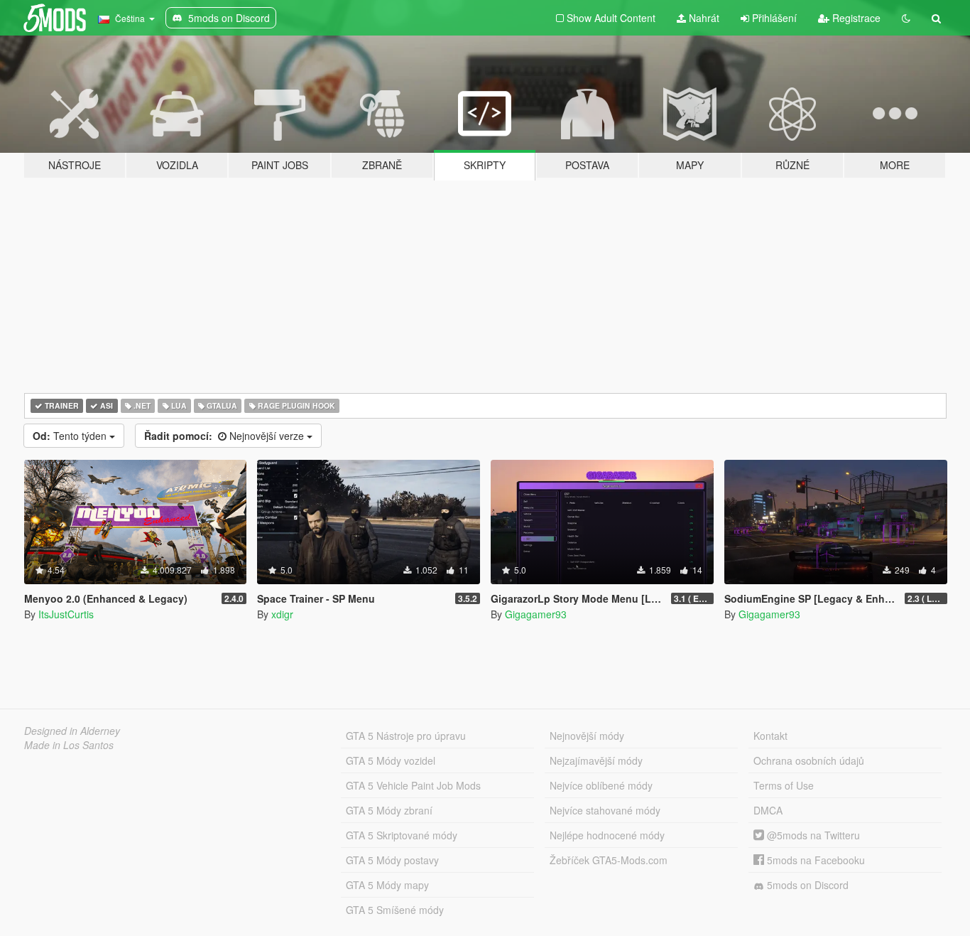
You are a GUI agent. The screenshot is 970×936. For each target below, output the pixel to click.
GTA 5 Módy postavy (392, 860)
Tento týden (71, 436)
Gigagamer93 (536, 614)
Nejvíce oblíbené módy (601, 785)
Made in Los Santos (69, 745)
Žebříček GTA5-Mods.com (608, 860)
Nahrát (702, 18)
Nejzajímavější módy (596, 760)
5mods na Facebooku (814, 860)
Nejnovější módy (587, 735)
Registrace (855, 18)
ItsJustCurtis (66, 614)
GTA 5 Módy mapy (387, 885)
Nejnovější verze (225, 436)
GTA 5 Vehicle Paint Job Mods (413, 785)
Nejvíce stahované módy (605, 810)
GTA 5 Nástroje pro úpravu (406, 735)
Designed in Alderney (72, 730)
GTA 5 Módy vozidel (390, 760)
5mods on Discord (806, 885)
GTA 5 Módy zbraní (389, 810)
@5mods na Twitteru (812, 835)
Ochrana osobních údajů (808, 760)
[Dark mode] (906, 18)
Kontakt (770, 735)
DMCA (768, 810)
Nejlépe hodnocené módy (607, 835)
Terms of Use (783, 785)
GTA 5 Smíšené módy (395, 910)
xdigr (282, 614)
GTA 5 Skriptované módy (401, 835)
